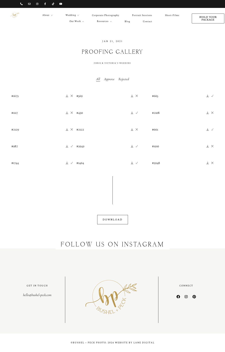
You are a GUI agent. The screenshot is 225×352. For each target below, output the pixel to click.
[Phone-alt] (21, 4)
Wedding (71, 15)
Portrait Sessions (142, 15)
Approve (109, 79)
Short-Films (172, 15)
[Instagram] (37, 4)
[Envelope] (29, 4)
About (46, 15)
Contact (147, 21)
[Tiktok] (53, 4)
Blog (127, 21)
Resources (103, 21)
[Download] (67, 96)
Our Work (75, 21)
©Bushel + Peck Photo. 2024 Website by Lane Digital (113, 342)
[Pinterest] (194, 296)
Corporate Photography (105, 15)
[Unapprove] (71, 96)
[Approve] (212, 96)
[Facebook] (178, 296)
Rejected (123, 79)
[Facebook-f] (45, 4)
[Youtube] (61, 4)
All (98, 79)
